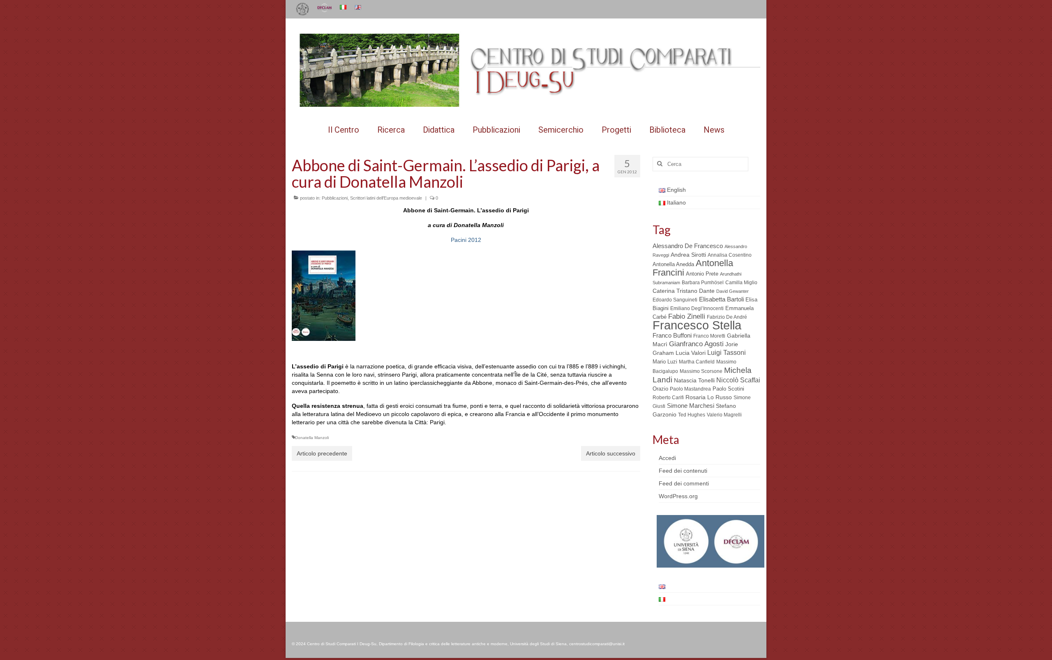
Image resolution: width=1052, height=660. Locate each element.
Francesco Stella (697, 325)
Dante (707, 290)
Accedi (667, 458)
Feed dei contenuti (683, 470)
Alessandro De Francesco (688, 245)
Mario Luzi (665, 362)
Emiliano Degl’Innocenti (697, 308)
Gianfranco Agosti (696, 344)
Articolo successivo (610, 453)
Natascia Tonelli (694, 380)
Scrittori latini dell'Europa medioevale (386, 197)
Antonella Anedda (673, 264)
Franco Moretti (709, 336)
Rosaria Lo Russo (708, 397)
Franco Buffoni (672, 335)
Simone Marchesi (690, 405)
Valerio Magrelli (724, 415)
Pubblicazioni (335, 197)
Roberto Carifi (668, 397)
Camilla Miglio (741, 282)
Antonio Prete (702, 274)
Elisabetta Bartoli (721, 299)
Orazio (660, 389)
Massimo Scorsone (701, 371)
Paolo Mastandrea (690, 389)
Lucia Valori (691, 353)
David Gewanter (732, 291)
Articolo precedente (322, 453)
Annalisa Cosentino (730, 255)
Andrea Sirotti (688, 254)
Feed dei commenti (684, 483)
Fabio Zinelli (686, 316)
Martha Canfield (697, 362)
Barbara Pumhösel (703, 282)
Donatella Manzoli (312, 437)
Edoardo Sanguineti (675, 300)
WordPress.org (678, 496)
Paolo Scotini (728, 389)
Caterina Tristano (675, 291)
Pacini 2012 (466, 240)
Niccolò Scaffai (738, 380)
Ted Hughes (691, 415)
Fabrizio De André (727, 317)
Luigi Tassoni (726, 352)
